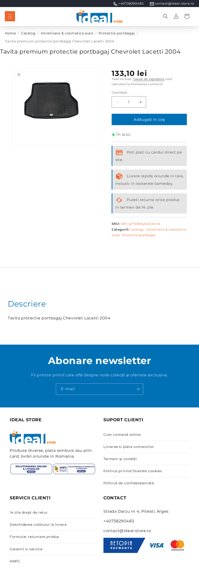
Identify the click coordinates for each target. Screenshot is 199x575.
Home (10, 33)
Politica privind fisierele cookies (132, 471)
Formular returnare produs (34, 537)
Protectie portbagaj (117, 33)
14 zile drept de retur (29, 512)
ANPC (15, 561)
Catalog (28, 33)
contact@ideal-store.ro (174, 3)
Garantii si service (26, 549)
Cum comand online (122, 434)
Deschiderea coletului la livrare (38, 524)
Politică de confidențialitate (128, 483)
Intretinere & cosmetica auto (67, 33)
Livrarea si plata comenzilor (128, 447)
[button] (10, 16)
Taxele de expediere (148, 79)
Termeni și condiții (120, 459)
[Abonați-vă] (137, 389)
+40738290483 (130, 3)
